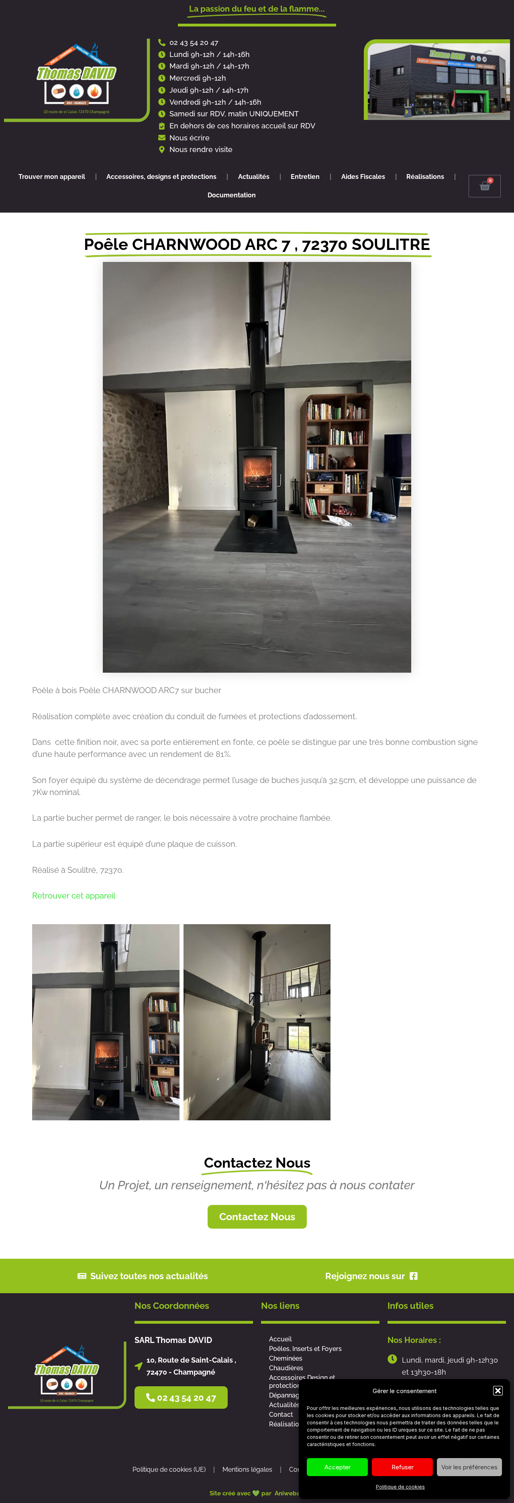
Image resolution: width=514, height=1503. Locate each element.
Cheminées (285, 1358)
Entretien (305, 177)
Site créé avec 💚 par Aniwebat (257, 1493)
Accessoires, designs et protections (161, 177)
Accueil (280, 1339)
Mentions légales (247, 1469)
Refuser (403, 1467)
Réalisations (425, 177)
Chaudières (286, 1368)
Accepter (337, 1467)
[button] (498, 1391)
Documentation (232, 195)
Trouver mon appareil (51, 177)
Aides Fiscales (363, 177)
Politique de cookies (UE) (169, 1469)
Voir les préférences (469, 1467)
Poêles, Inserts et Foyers (305, 1349)
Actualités (253, 177)
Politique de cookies (400, 1487)
